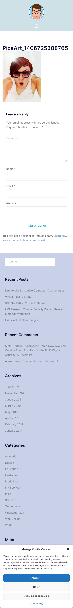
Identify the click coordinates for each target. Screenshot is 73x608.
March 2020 (13, 405)
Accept (36, 577)
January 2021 (13, 399)
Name (11, 169)
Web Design (12, 518)
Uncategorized (14, 512)
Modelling (11, 481)
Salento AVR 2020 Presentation (25, 303)
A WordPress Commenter (21, 361)
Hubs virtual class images (21, 320)
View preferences (36, 596)
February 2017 (14, 424)
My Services (13, 487)
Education (11, 469)
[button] (68, 549)
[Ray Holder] (36, 11)
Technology (12, 506)
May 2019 (11, 412)
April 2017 (11, 418)
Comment (13, 138)
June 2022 (12, 387)
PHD (8, 493)
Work (8, 525)
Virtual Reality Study (18, 296)
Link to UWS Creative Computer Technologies (34, 290)
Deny (36, 587)
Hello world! (50, 361)
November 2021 (15, 393)
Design (9, 462)
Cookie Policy (36, 603)
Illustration (12, 475)
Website (11, 203)
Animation (11, 456)
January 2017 (13, 430)
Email (10, 186)
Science (10, 500)
